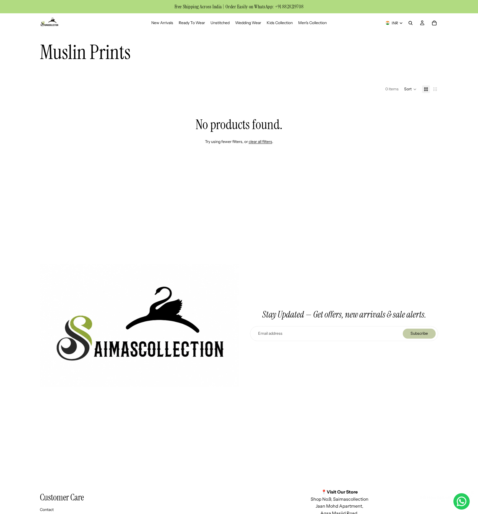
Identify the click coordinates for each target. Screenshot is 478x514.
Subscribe (419, 333)
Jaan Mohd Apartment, (339, 506)
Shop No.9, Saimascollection (339, 499)
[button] (410, 89)
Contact (47, 509)
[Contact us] (461, 501)
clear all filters (260, 141)
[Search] (410, 23)
